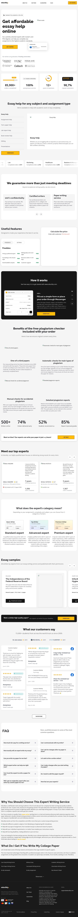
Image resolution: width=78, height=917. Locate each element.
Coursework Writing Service (33, 866)
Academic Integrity (60, 912)
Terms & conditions (21, 912)
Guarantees (43, 3)
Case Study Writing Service (8, 862)
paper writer (25, 814)
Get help (66, 437)
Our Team (33, 3)
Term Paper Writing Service (8, 866)
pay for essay (21, 839)
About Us (25, 3)
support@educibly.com (67, 890)
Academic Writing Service (58, 862)
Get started (9, 47)
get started (72, 2)
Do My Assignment (31, 870)
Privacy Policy (34, 912)
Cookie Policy (47, 912)
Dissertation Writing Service (59, 866)
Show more (39, 716)
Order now (10, 153)
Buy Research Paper (57, 870)
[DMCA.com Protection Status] (71, 912)
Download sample (16, 601)
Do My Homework (5, 870)
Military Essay (29, 862)
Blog (52, 3)
